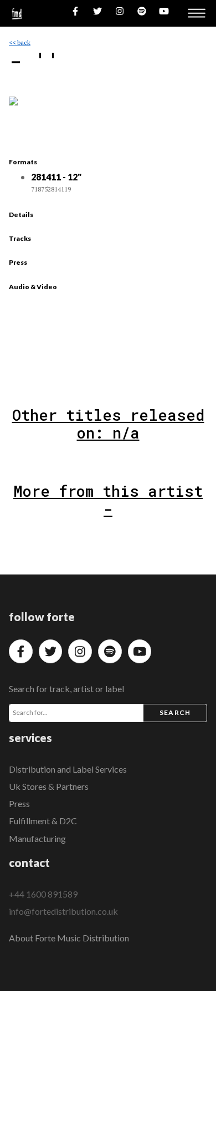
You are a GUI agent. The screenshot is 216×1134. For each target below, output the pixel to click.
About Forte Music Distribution (69, 938)
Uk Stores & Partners (49, 786)
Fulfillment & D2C (43, 820)
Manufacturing (37, 838)
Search (175, 712)
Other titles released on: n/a (108, 423)
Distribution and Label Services (68, 769)
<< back (19, 42)
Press (19, 803)
